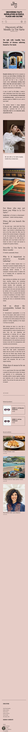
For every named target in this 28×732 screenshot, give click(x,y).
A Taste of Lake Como (9, 451)
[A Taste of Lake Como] (14, 443)
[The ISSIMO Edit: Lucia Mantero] (14, 498)
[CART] (25, 21)
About (4, 724)
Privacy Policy (6, 727)
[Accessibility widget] (3, 728)
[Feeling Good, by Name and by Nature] (14, 467)
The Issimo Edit (6, 716)
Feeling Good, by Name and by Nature (13, 479)
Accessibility (5, 731)
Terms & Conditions (7, 729)
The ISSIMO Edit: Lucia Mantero (11, 512)
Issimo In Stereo (6, 713)
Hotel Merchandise (7, 708)
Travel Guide (5, 715)
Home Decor (5, 711)
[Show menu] (2, 21)
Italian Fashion (6, 710)
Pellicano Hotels (6, 726)
